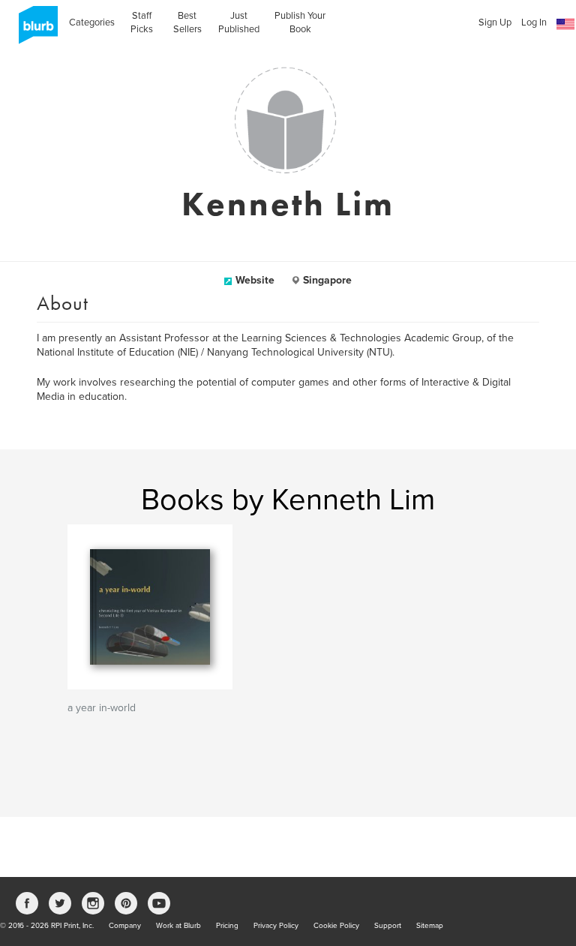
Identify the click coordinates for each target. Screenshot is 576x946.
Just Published (239, 22)
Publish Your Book (300, 22)
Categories (92, 23)
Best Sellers (187, 22)
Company (125, 925)
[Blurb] (33, 30)
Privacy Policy (276, 925)
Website (255, 280)
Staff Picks (141, 22)
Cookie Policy (336, 925)
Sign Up (495, 23)
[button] (565, 24)
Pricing (227, 925)
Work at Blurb (178, 925)
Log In (534, 23)
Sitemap (429, 925)
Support (387, 925)
